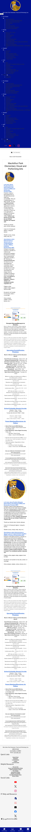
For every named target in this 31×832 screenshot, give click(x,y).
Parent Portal (9, 36)
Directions (8, 76)
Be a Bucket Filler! (10, 56)
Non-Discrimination (10, 25)
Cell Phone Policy (10, 19)
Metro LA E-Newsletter (11, 44)
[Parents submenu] (3, 31)
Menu (2, 14)
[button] (3, 82)
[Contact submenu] (7, 139)
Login (4, 819)
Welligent (8, 65)
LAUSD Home (4, 830)
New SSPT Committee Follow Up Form (15, 64)
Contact (28, 830)
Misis (7, 62)
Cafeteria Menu (9, 58)
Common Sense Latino (11, 39)
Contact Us (8, 77)
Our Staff (8, 24)
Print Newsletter (16, 152)
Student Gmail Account (11, 53)
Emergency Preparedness (11, 28)
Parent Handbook (10, 35)
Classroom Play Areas (11, 57)
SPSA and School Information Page (14, 20)
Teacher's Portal (9, 66)
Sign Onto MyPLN (10, 72)
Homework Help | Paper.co (12, 54)
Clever (7, 52)
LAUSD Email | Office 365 (12, 70)
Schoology (8, 50)
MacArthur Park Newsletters (12, 27)
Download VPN (9, 73)
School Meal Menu (10, 40)
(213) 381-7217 (17, 752)
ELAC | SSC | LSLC (10, 32)
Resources (8, 37)
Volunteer (8, 33)
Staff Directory (20, 830)
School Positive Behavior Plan (13, 21)
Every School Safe (10, 43)
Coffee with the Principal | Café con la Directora (17, 41)
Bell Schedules (9, 23)
